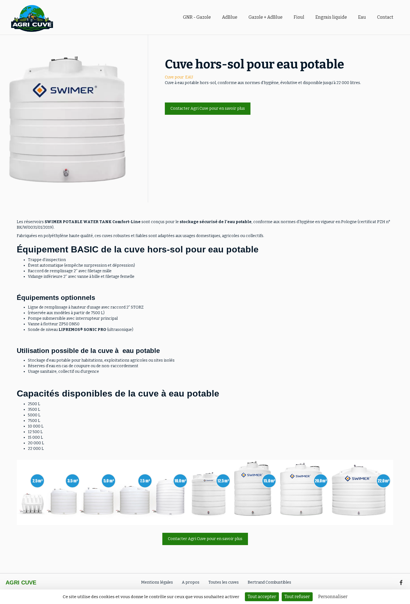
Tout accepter (262, 596)
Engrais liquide (331, 17)
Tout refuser (297, 596)
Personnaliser (333, 596)
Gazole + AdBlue (266, 17)
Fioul (299, 17)
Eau (362, 17)
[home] (94, 17)
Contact (385, 17)
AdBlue (229, 17)
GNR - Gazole (197, 17)
